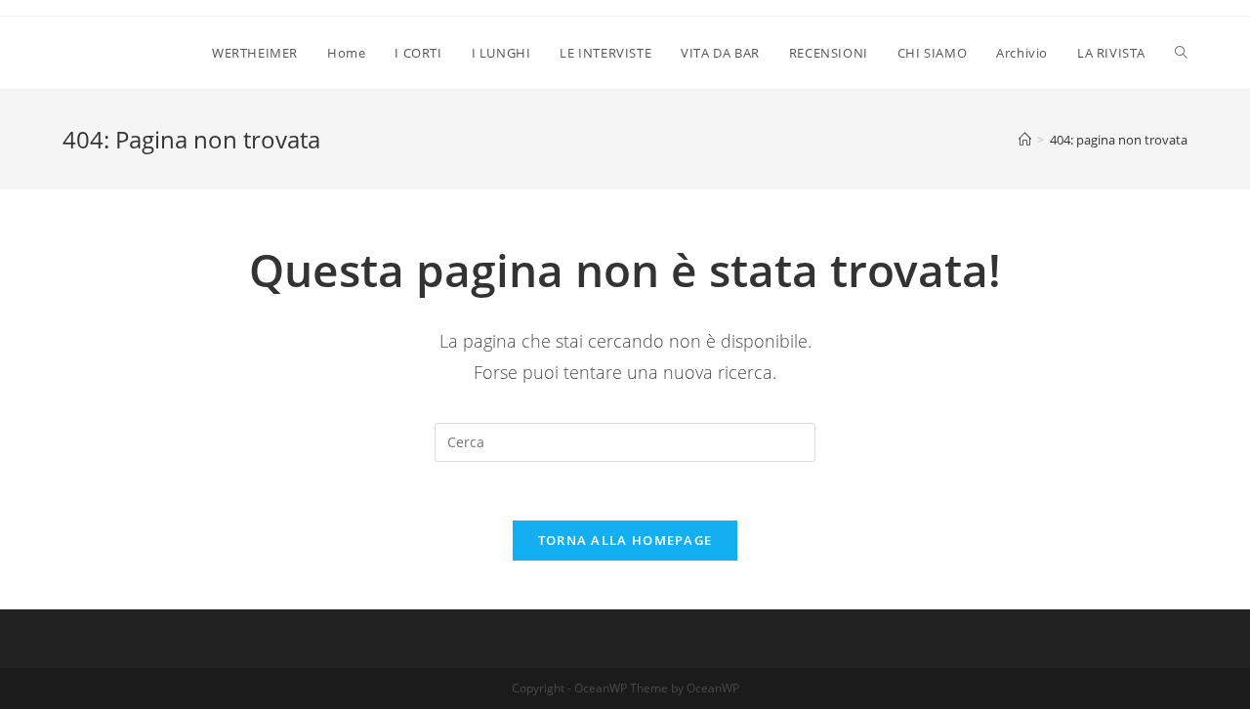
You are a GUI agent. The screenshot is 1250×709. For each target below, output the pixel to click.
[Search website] (1181, 53)
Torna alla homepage (625, 540)
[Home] (1025, 139)
